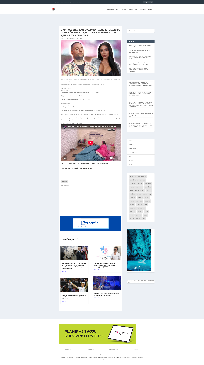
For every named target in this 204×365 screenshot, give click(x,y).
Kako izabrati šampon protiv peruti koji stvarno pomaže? (140, 51)
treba (145, 215)
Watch (132, 218)
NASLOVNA (110, 9)
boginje (142, 180)
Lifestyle (131, 144)
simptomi (132, 211)
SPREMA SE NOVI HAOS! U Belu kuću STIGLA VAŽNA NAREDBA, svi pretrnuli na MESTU (140, 93)
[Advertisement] (91, 201)
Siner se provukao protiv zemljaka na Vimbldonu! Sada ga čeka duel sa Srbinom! (74, 297)
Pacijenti (147, 201)
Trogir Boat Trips (141, 280)
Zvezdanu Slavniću (84, 79)
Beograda (133, 176)
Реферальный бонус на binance (138, 82)
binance (131, 113)
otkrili (132, 201)
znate (138, 218)
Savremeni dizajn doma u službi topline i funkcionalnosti (140, 46)
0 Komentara (87, 38)
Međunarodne (139, 190)
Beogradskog (142, 176)
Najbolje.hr (63, 357)
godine (132, 187)
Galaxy (140, 183)
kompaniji (139, 187)
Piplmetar (110, 357)
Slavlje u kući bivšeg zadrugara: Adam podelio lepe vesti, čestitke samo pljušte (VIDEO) (105, 265)
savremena (141, 208)
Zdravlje (143, 9)
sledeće (140, 211)
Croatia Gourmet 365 (92, 357)
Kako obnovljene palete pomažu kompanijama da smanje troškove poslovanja (138, 69)
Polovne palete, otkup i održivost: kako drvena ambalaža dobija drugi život (139, 63)
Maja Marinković (65, 79)
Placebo (132, 204)
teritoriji (138, 215)
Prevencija (133, 208)
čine (143, 218)
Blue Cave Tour (131, 280)
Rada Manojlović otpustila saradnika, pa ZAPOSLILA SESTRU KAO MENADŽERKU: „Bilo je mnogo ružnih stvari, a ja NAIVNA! (141, 104)
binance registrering (134, 123)
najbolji (148, 190)
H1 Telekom (77, 357)
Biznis (150, 9)
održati (140, 197)
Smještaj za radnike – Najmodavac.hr (122, 357)
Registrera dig (133, 92)
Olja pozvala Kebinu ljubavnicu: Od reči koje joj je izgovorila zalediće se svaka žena (141, 115)
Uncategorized (133, 152)
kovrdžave (147, 187)
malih (131, 190)
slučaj (146, 211)
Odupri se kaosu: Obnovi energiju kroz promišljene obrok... (76, 2)
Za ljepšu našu (70, 357)
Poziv (145, 204)
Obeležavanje (147, 194)
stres (131, 215)
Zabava (124, 9)
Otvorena (139, 201)
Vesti (117, 9)
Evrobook (105, 357)
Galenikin (148, 183)
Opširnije (64, 181)
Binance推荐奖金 (133, 102)
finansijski (133, 183)
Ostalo (147, 197)
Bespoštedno (134, 180)
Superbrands (84, 357)
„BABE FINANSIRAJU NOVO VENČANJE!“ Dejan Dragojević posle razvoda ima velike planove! (140, 125)
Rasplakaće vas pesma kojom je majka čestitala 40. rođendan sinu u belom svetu (140, 84)
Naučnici (132, 194)
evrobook (68, 38)
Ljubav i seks (133, 9)
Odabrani (132, 197)
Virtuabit (100, 357)
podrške (139, 204)
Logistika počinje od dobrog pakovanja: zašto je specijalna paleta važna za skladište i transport (140, 57)
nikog (139, 194)
